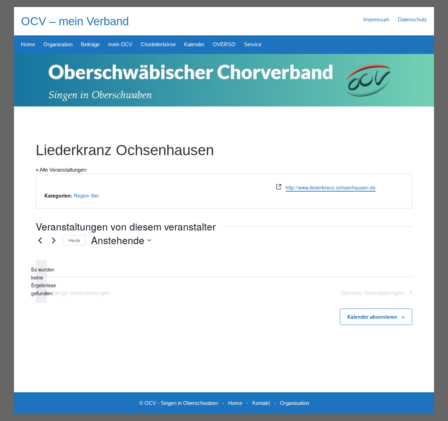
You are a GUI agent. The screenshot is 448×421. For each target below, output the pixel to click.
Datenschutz (412, 19)
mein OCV (120, 44)
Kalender (194, 44)
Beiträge (90, 44)
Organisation (57, 44)
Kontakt (261, 403)
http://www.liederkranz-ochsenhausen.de (331, 187)
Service (252, 44)
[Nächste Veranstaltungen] (53, 240)
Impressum (376, 19)
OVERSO (224, 44)
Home (28, 44)
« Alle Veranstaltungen (61, 170)
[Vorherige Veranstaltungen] (40, 240)
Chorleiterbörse (158, 44)
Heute (74, 240)
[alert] (41, 281)
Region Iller (86, 195)
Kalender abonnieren (372, 316)
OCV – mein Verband (75, 21)
